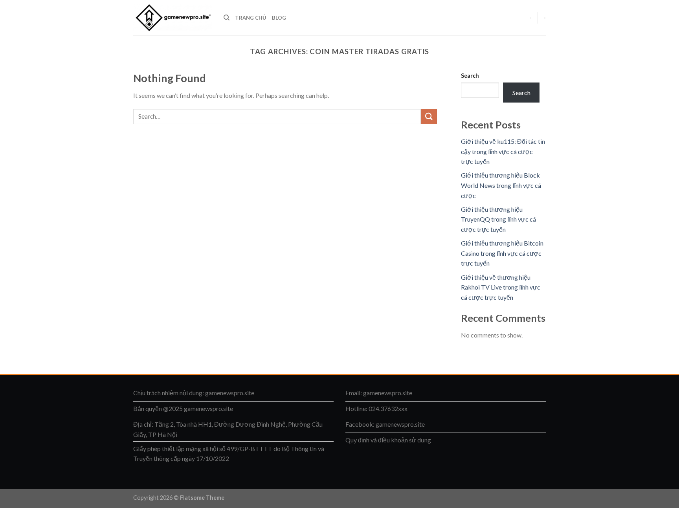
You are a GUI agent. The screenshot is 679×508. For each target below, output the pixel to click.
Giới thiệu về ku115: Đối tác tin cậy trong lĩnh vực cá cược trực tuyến (503, 151)
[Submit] (429, 116)
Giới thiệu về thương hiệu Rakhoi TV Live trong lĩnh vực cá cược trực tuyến (500, 287)
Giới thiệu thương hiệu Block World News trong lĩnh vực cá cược (501, 185)
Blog (279, 18)
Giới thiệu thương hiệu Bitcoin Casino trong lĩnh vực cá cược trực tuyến (502, 253)
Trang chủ (250, 18)
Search (470, 75)
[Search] (226, 17)
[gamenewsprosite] (172, 17)
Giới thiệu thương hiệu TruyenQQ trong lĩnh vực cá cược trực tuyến (498, 219)
